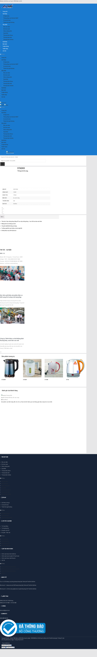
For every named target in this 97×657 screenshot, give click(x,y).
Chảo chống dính (7, 31)
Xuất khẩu (5, 41)
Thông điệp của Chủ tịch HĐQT (10, 18)
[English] (2, 105)
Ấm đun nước (6, 29)
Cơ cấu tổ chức (7, 20)
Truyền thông (6, 46)
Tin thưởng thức (5, 528)
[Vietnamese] (3, 102)
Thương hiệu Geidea (8, 39)
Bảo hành (5, 44)
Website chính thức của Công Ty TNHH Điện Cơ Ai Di (11, 1)
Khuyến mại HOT (6, 530)
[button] (31, 54)
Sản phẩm (5, 24)
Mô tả (2, 216)
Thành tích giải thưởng (8, 22)
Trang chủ (5, 11)
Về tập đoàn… (6, 16)
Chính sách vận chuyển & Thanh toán (10, 556)
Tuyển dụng (5, 48)
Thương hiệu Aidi (7, 37)
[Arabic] (6, 105)
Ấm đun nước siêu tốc (9, 157)
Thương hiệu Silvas (8, 35)
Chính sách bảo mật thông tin (9, 558)
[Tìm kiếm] (2, 164)
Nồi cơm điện (6, 26)
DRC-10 (2, 253)
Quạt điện (5, 33)
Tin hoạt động (5, 526)
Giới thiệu (5, 13)
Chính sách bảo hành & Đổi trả (9, 554)
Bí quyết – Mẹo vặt (6, 532)
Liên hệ (4, 51)
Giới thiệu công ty (6, 502)
